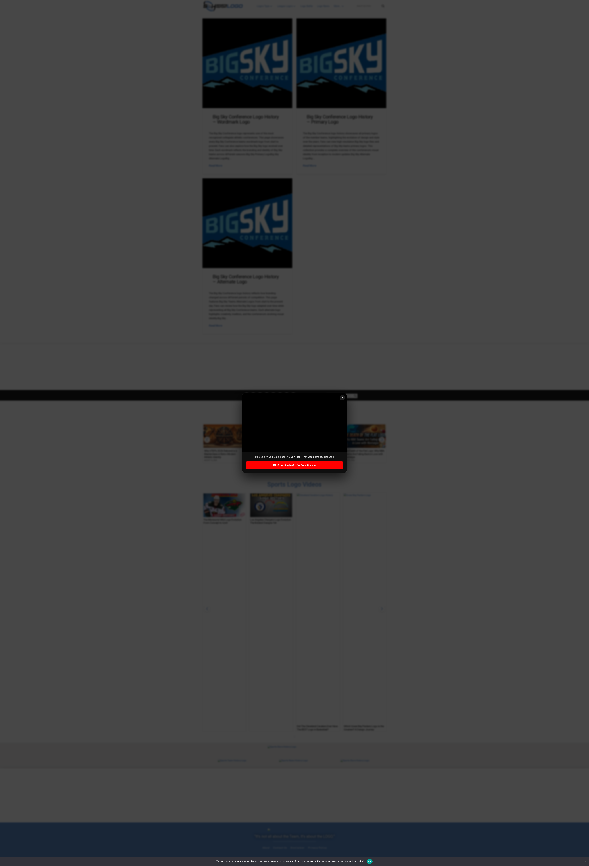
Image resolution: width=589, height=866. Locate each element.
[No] (585, 861)
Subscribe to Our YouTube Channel (296, 465)
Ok (369, 861)
